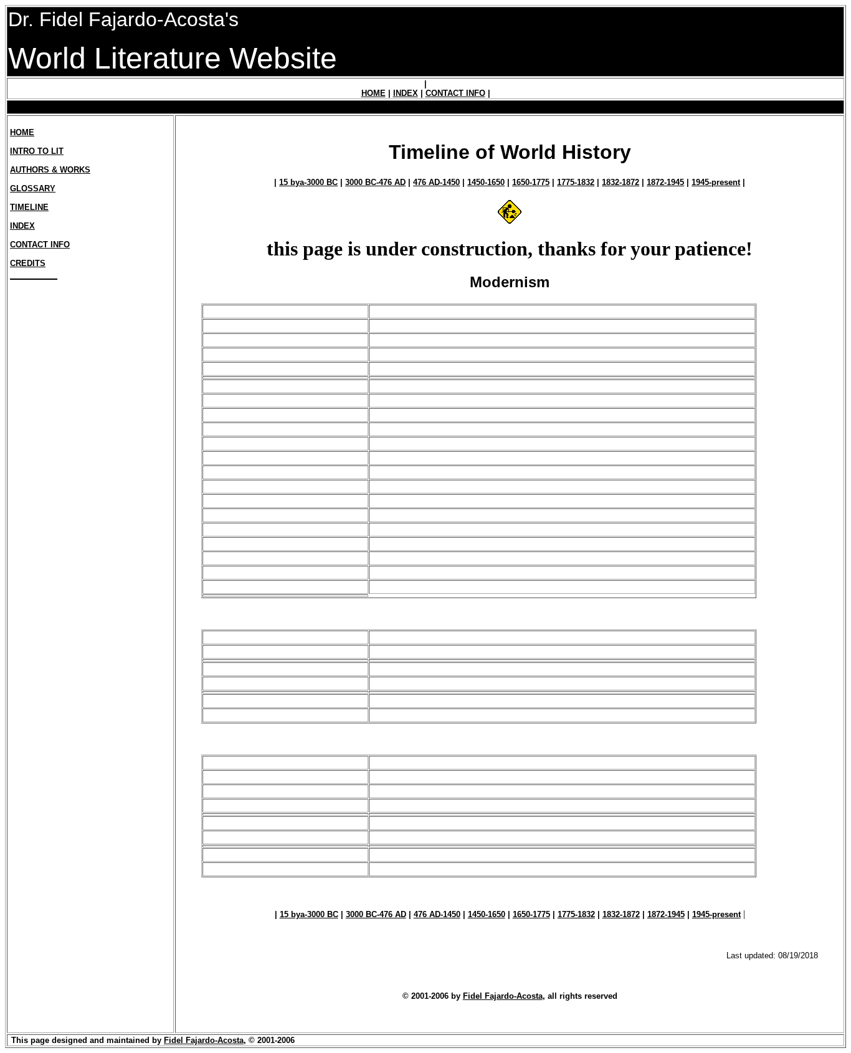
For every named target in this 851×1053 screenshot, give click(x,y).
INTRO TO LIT (37, 151)
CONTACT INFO (455, 93)
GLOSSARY (32, 188)
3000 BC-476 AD (375, 182)
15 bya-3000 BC (308, 182)
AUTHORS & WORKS (50, 169)
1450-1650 (486, 182)
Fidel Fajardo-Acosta (503, 996)
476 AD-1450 (436, 182)
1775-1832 (575, 182)
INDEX (405, 93)
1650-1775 (530, 182)
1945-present (716, 182)
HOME (373, 93)
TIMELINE (29, 207)
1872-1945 (665, 182)
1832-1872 (620, 182)
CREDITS (27, 263)
